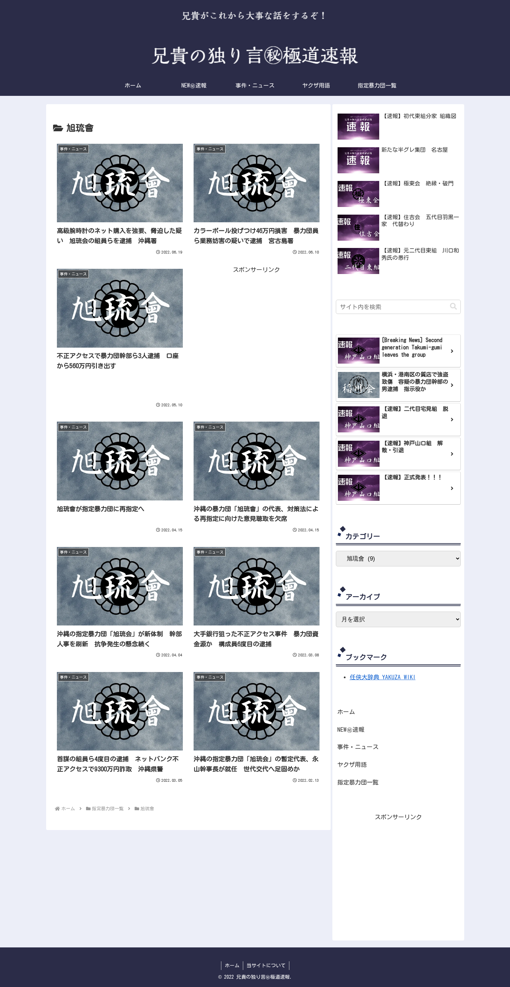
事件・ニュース (358, 747)
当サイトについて (266, 965)
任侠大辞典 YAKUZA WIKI (383, 677)
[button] (453, 306)
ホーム (346, 712)
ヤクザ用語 (352, 765)
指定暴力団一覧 (358, 782)
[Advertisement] (256, 323)
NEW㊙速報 (350, 729)
